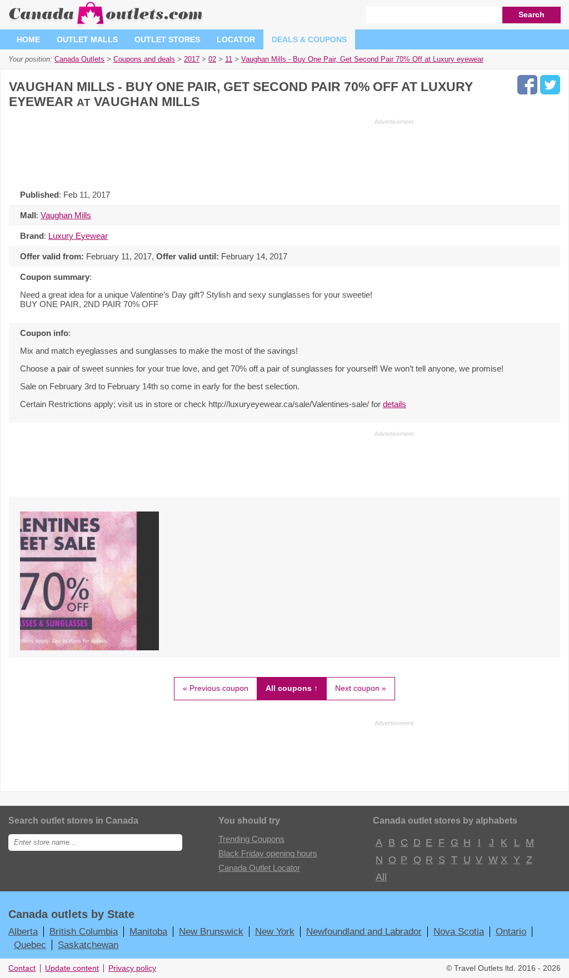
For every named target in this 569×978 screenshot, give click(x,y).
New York (275, 931)
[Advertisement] (211, 151)
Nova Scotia (458, 931)
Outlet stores (167, 39)
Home (28, 39)
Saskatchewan (88, 945)
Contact (22, 968)
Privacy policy (132, 968)
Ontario (511, 931)
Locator (236, 39)
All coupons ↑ (292, 688)
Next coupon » (360, 688)
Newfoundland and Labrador (364, 931)
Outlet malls (87, 39)
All (381, 876)
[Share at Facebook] (527, 84)
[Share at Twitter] (550, 84)
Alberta (23, 931)
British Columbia (83, 931)
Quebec (30, 945)
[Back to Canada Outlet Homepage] (106, 24)
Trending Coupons (251, 839)
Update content (72, 968)
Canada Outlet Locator (259, 867)
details (394, 404)
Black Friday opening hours (267, 853)
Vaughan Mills (66, 215)
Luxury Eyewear (78, 235)
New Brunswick (211, 931)
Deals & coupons (309, 39)
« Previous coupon (215, 688)
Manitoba (148, 931)
